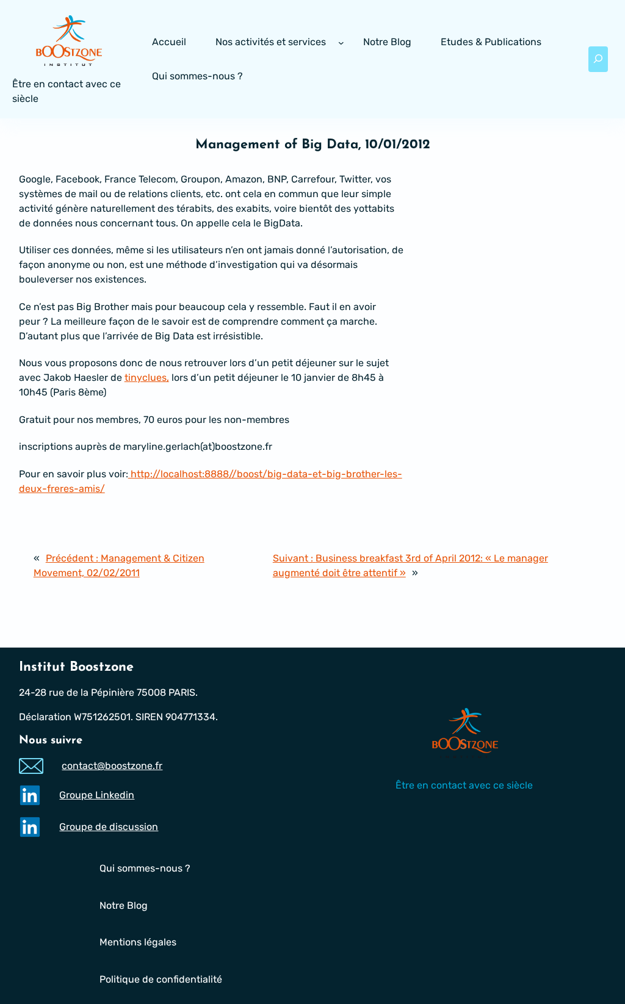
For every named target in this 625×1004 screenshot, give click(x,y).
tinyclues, (147, 377)
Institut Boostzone (76, 667)
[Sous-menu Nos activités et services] (341, 42)
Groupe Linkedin (96, 795)
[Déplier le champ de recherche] (598, 59)
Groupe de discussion (108, 826)
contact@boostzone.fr (112, 765)
